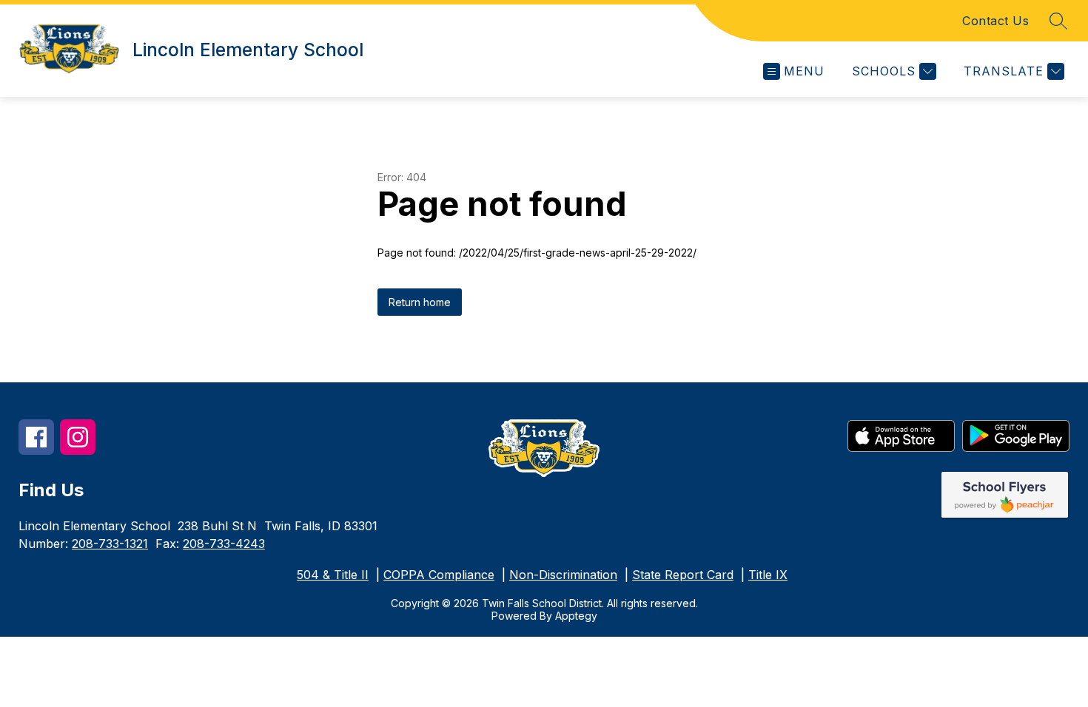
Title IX (768, 574)
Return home (420, 302)
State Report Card (682, 574)
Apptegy (576, 615)
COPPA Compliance (438, 574)
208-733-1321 (110, 543)
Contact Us (995, 20)
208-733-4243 (224, 543)
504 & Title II (333, 574)
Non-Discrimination (563, 574)
